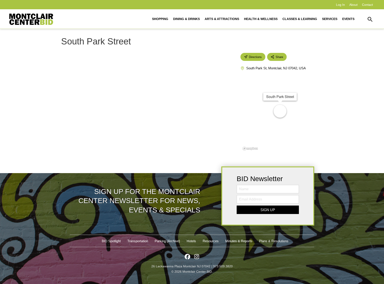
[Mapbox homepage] (250, 149)
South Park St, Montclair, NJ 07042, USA (276, 68)
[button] (370, 20)
